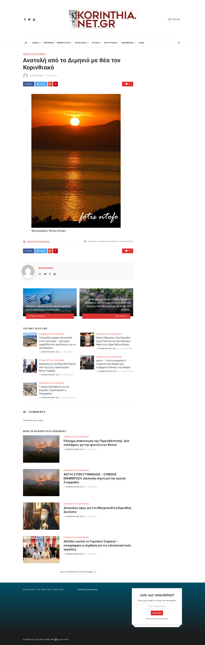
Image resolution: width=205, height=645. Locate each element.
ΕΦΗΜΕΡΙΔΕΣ (128, 42)
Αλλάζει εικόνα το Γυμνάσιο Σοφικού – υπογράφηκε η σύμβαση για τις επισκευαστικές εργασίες (97, 545)
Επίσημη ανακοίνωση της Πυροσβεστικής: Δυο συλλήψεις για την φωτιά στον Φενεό (96, 443)
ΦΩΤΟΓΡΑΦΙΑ (110, 42)
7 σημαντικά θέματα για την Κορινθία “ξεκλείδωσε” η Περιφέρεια (54, 390)
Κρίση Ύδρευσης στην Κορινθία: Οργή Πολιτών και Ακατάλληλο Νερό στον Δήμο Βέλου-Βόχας (113, 341)
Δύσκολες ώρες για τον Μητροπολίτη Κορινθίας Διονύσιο (98, 510)
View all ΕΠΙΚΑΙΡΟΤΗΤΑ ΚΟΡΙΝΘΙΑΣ (76, 571)
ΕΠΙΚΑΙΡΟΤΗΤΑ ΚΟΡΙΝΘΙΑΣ (34, 54)
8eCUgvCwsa (37, 75)
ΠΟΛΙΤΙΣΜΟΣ (81, 42)
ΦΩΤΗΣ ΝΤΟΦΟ (126, 241)
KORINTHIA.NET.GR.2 (50, 352)
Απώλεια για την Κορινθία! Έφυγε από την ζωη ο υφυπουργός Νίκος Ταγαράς (57, 367)
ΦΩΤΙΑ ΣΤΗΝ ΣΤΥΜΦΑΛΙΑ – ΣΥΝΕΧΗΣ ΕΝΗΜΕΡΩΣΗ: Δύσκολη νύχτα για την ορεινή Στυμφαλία (94, 478)
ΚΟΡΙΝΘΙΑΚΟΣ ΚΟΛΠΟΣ (108, 241)
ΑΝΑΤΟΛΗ (93, 241)
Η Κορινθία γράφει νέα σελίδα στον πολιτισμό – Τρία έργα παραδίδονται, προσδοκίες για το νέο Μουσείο (57, 342)
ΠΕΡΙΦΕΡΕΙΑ (49, 42)
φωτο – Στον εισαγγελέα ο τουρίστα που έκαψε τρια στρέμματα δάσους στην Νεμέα (113, 364)
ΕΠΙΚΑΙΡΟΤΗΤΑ (63, 42)
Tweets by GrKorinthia (87, 589)
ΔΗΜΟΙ (35, 42)
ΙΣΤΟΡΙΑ (95, 42)
